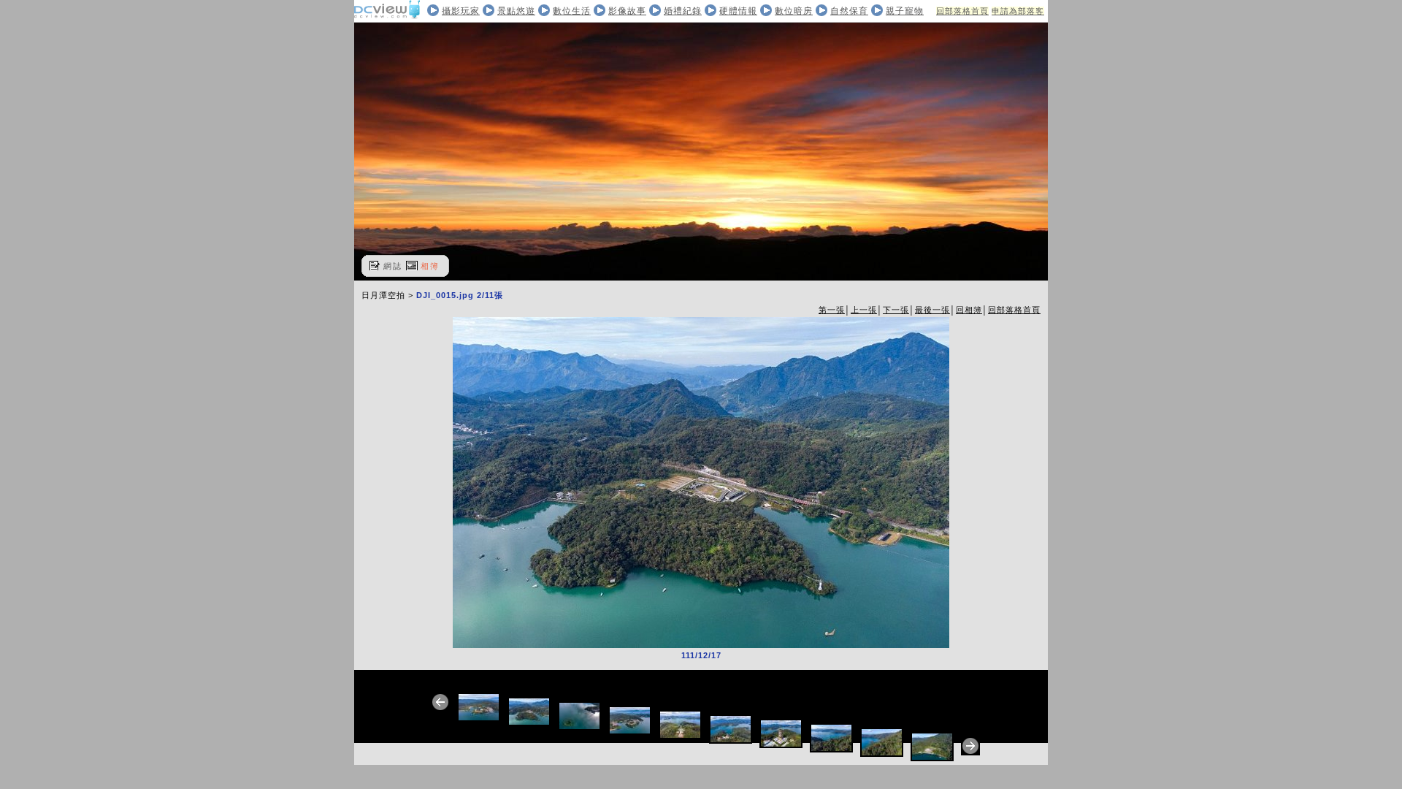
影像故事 (627, 11)
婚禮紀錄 (683, 11)
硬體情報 (738, 11)
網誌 (392, 266)
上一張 (864, 309)
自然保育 (849, 11)
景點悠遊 (516, 11)
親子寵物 (905, 11)
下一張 (896, 309)
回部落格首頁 (962, 11)
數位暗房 (794, 11)
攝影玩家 (461, 11)
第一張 (832, 309)
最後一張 (932, 309)
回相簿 (969, 309)
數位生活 (572, 11)
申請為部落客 (1018, 11)
